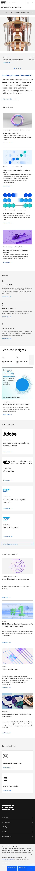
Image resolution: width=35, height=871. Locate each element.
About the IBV (7, 99)
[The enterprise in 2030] (17, 120)
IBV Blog (4, 621)
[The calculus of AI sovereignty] (17, 200)
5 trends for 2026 (7, 285)
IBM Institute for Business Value (11, 7)
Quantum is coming (8, 328)
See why (26, 12)
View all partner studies (10, 544)
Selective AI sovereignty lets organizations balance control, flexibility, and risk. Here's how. (16, 217)
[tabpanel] (17, 392)
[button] (14, 58)
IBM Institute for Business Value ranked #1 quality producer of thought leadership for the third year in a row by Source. (17, 633)
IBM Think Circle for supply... (10, 576)
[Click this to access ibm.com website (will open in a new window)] (3, 2)
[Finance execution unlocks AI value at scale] (17, 157)
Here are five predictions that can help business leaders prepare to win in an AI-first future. (17, 137)
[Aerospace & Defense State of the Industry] (17, 237)
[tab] (23, 360)
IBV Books (4, 711)
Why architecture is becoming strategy (15, 579)
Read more (5, 597)
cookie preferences (8, 859)
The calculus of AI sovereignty (14, 213)
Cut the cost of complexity (11, 669)
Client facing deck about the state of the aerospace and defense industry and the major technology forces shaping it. (15, 256)
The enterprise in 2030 (11, 133)
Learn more (6, 62)
